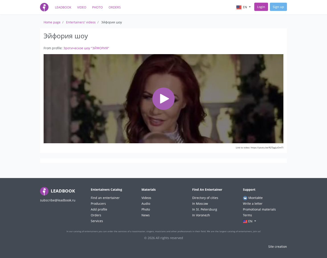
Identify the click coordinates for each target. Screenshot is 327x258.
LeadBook (63, 7)
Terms (247, 215)
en (245, 7)
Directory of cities (205, 198)
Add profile (99, 209)
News (145, 215)
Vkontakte (255, 198)
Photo (97, 7)
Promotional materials (259, 209)
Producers (98, 203)
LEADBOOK (62, 191)
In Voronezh (201, 215)
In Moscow (200, 203)
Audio (145, 203)
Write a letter (252, 203)
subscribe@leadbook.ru (57, 200)
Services (97, 221)
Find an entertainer (105, 198)
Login (261, 7)
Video (81, 7)
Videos (146, 198)
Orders (115, 7)
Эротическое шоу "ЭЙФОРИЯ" (86, 48)
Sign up (278, 7)
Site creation (277, 246)
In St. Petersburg (204, 209)
